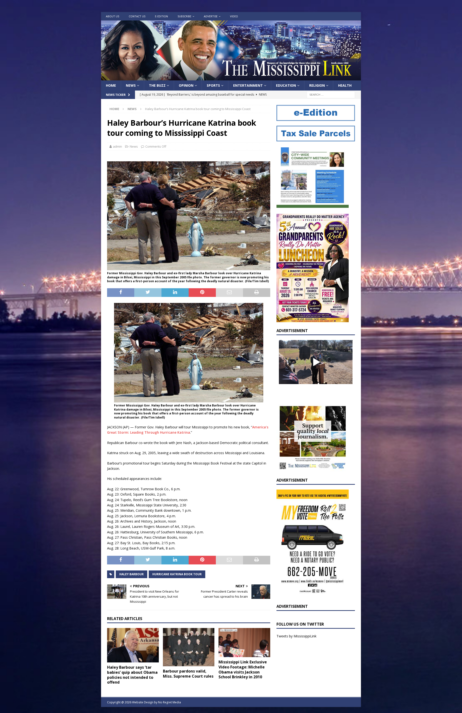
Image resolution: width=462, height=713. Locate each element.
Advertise (211, 16)
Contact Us (137, 16)
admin (117, 146)
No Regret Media (169, 702)
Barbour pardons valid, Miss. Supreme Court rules (188, 673)
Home (111, 85)
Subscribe (184, 16)
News (131, 85)
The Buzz (157, 85)
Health (345, 85)
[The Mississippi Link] (231, 77)
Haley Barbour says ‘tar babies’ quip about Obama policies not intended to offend (132, 675)
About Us (112, 16)
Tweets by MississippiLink (296, 636)
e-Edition (161, 16)
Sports (213, 85)
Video (234, 16)
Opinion (186, 85)
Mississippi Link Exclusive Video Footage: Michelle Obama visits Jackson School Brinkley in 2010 (242, 669)
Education (286, 85)
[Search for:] (331, 94)
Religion (317, 85)
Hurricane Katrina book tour (177, 574)
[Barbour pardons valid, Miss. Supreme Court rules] (189, 647)
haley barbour (131, 574)
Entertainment (248, 85)
